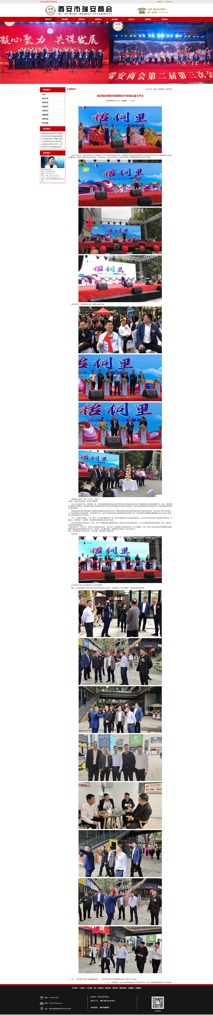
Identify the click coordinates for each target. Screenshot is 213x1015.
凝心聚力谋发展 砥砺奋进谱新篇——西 (53, 136)
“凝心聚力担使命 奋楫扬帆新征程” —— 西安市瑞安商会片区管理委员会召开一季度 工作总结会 (106, 979)
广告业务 (82, 988)
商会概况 (65, 19)
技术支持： (95, 1007)
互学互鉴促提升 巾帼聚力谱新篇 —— (53, 139)
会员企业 (131, 19)
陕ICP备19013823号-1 (107, 1001)
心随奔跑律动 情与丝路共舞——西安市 (53, 141)
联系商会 (169, 2)
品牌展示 (148, 19)
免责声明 (115, 988)
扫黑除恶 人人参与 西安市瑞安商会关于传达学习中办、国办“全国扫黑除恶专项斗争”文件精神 (141, 982)
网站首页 (48, 19)
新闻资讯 (81, 19)
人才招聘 (89, 988)
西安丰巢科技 (104, 1007)
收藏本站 (160, 2)
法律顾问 (138, 988)
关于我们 (75, 988)
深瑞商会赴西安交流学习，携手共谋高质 (53, 144)
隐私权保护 (123, 988)
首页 (155, 89)
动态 (95, 988)
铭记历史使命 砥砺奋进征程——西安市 (53, 147)
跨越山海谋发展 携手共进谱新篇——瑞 (53, 133)
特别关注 (169, 89)
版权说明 (108, 988)
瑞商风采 (98, 19)
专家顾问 (131, 988)
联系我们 (101, 988)
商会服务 (115, 19)
